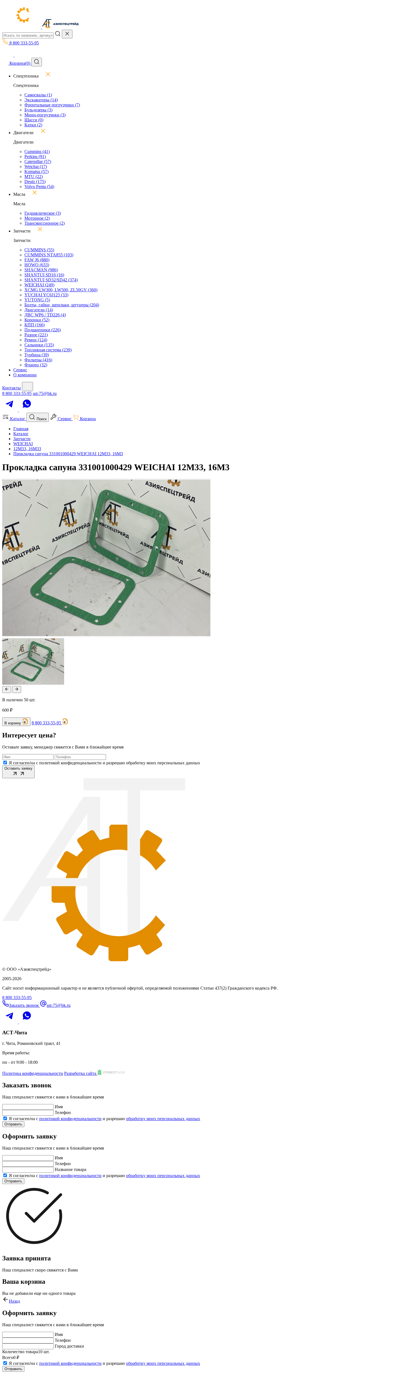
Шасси (33, 119)
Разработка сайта (80, 1073)
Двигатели (38, 309)
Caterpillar (37, 161)
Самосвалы (38, 94)
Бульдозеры (38, 109)
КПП (34, 324)
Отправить (13, 1124)
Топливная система (48, 349)
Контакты (11, 388)
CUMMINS (39, 249)
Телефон (63, 1112)
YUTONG (37, 299)
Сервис (20, 369)
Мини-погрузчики (45, 114)
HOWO (36, 264)
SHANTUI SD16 (44, 274)
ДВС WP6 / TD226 (45, 314)
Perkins (35, 156)
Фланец (35, 364)
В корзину (12, 723)
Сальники (39, 344)
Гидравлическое (42, 213)
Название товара (70, 1169)
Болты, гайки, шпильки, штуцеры (61, 304)
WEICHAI (39, 284)
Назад (14, 1301)
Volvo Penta (39, 186)
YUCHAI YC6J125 (46, 294)
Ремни (35, 339)
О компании (25, 374)
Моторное (37, 218)
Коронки (36, 319)
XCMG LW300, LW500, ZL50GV (60, 289)
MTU (33, 176)
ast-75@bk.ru (45, 393)
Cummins (37, 151)
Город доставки (69, 1346)
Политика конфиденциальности (32, 1073)
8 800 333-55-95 (17, 393)
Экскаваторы (41, 99)
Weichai (35, 166)
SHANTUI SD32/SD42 (51, 279)
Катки (33, 124)
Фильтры (38, 359)
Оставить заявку (18, 768)
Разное (36, 334)
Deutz (35, 181)
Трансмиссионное (44, 223)
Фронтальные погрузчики (52, 104)
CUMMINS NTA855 (48, 254)
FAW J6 (36, 259)
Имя (59, 1106)
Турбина (36, 354)
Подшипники (42, 329)
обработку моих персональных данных (163, 1118)
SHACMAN (41, 269)
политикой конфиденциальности (70, 1118)
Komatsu (36, 171)
